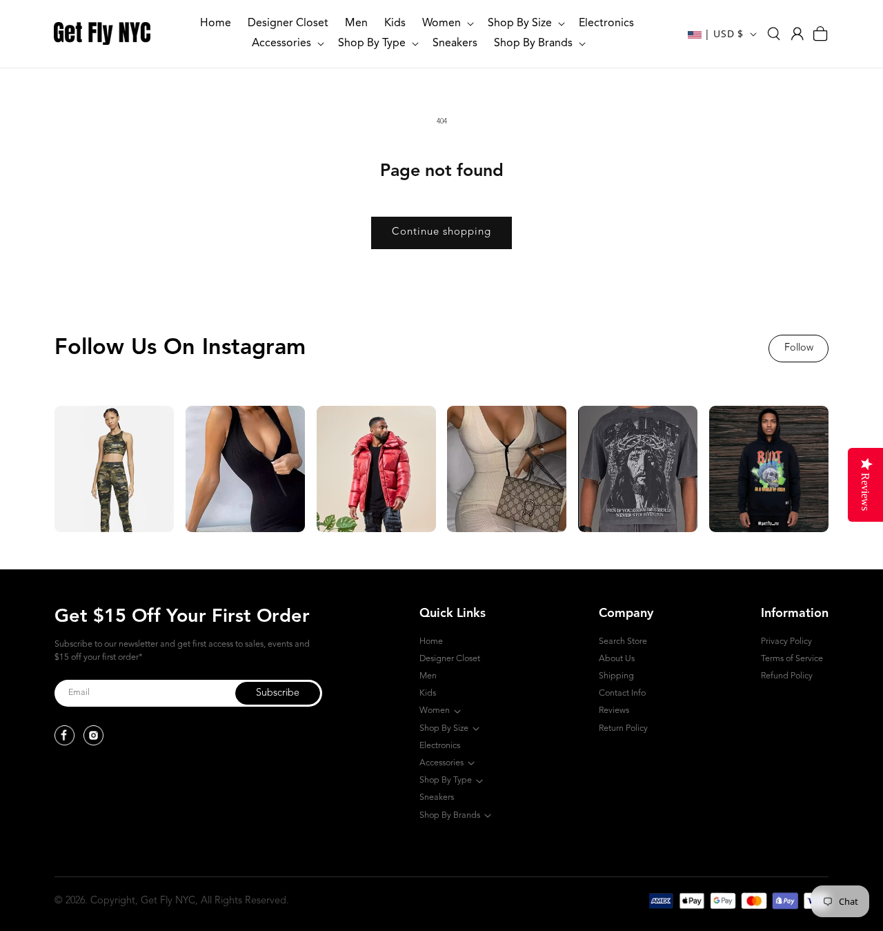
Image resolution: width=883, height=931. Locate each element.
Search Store (623, 641)
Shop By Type (445, 780)
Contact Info (622, 693)
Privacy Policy (786, 641)
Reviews (614, 710)
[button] (446, 24)
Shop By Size (443, 728)
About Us (617, 658)
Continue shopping (441, 232)
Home (431, 641)
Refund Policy (787, 676)
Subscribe (277, 693)
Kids (427, 693)
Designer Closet (449, 658)
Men (428, 676)
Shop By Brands (449, 815)
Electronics (439, 745)
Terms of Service (792, 658)
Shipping (616, 676)
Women (434, 710)
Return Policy (623, 728)
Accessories (441, 762)
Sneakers (436, 797)
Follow (798, 348)
